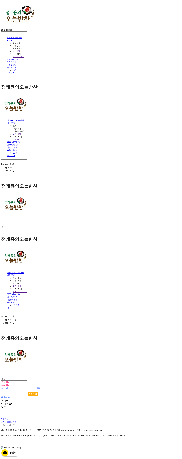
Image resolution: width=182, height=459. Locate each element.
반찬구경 (10, 40)
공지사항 (10, 73)
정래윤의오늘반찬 (14, 37)
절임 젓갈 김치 (18, 56)
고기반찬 (16, 51)
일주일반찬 (11, 62)
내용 (38, 388)
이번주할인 (11, 64)
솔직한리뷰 (11, 67)
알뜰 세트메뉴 (12, 59)
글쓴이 (4, 388)
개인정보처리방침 (9, 421)
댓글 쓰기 (33, 394)
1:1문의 (16, 70)
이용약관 (5, 418)
